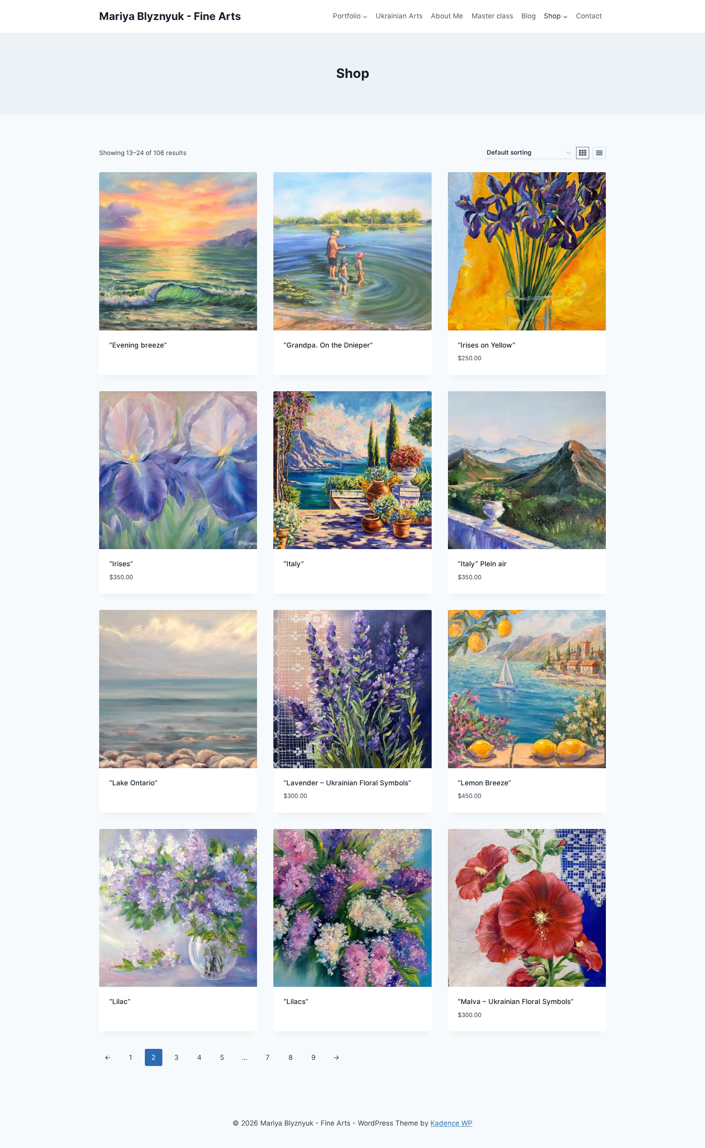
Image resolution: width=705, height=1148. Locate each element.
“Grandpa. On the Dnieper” (328, 345)
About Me (447, 16)
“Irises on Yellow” (486, 345)
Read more (126, 371)
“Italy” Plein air (482, 564)
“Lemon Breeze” (484, 783)
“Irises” (121, 564)
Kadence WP (451, 1123)
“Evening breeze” (138, 345)
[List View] (599, 153)
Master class (492, 16)
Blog (528, 16)
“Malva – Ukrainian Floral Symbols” (516, 1001)
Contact (589, 16)
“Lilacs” (296, 1001)
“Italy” (294, 564)
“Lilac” (120, 1001)
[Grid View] (582, 153)
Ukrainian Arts (399, 16)
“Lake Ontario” (133, 783)
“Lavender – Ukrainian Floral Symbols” (347, 783)
